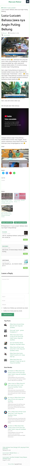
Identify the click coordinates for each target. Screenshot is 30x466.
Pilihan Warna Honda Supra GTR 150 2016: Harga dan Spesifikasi (16, 399)
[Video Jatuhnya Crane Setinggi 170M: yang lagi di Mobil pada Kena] (7, 196)
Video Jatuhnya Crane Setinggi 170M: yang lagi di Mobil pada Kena (7, 202)
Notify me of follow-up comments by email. (15, 308)
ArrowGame (11, 371)
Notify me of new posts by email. (12, 311)
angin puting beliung (20, 222)
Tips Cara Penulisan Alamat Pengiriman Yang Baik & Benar (17, 343)
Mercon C (5, 33)
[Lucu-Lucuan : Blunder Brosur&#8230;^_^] (20, 196)
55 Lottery (10, 398)
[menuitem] (15, 449)
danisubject (5, 246)
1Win (9, 412)
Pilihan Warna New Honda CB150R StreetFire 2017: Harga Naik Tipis (17, 355)
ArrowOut (10, 426)
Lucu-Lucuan (11, 7)
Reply (25, 240)
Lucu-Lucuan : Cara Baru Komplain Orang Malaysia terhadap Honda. (15, 458)
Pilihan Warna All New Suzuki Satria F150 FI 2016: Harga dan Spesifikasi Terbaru (17, 349)
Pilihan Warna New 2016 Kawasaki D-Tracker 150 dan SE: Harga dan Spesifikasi (17, 361)
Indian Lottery (11, 383)
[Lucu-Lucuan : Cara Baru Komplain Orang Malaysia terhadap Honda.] (7, 208)
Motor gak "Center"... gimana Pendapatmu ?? (17, 331)
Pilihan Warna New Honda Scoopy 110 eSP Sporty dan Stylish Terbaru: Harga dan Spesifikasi (16, 337)
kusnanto (4, 232)
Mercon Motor (15, 2)
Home (4, 7)
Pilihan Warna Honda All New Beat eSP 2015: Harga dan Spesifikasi (17, 326)
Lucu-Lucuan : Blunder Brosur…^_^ (11, 453)
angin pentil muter (7, 222)
